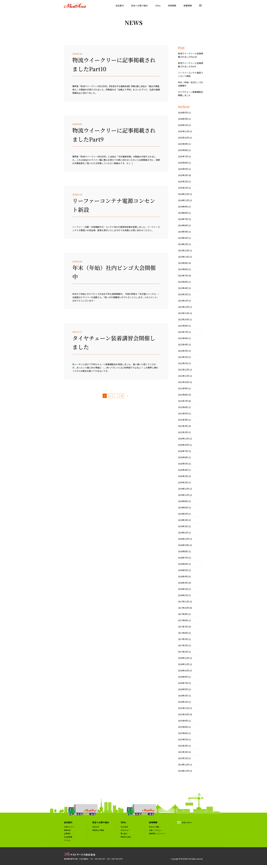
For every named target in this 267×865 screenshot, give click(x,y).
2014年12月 (183, 764)
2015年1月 (183, 758)
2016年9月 (183, 676)
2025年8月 (183, 150)
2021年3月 (183, 425)
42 (122, 395)
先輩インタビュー (155, 830)
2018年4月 (183, 576)
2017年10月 (183, 607)
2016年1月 (183, 701)
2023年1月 (183, 300)
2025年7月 (183, 156)
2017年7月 (183, 626)
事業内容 (67, 830)
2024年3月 (183, 237)
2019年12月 (183, 488)
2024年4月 (183, 231)
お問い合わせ (187, 822)
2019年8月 (183, 501)
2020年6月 (183, 457)
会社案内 (119, 5)
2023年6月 (183, 281)
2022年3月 (183, 350)
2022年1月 (183, 363)
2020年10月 (183, 444)
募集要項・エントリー (157, 833)
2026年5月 (183, 112)
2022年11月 (183, 313)
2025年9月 (183, 143)
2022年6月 (183, 338)
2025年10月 (183, 137)
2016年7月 (183, 683)
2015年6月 (183, 733)
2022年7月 (183, 331)
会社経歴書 (68, 837)
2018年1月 (183, 595)
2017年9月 (183, 614)
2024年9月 (183, 206)
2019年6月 (183, 507)
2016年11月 (183, 664)
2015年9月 (183, 720)
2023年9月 (183, 262)
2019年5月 (183, 513)
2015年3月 (183, 751)
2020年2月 (183, 482)
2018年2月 (183, 588)
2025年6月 (183, 162)
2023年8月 (183, 269)
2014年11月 (183, 770)
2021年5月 (183, 413)
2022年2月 (183, 357)
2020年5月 (183, 463)
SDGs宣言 (124, 827)
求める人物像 (154, 827)
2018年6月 (183, 563)
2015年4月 (183, 745)
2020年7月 (183, 451)
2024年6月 (183, 225)
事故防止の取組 (98, 830)
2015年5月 (183, 739)
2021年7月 (183, 400)
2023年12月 (183, 250)
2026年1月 (183, 125)
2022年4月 (183, 344)
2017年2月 (183, 645)
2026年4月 (183, 118)
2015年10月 (183, 714)
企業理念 (67, 833)
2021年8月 (183, 394)
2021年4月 (183, 419)
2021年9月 (183, 388)
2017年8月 (183, 620)
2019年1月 (183, 532)
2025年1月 (183, 187)
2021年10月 (183, 382)
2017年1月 (183, 651)
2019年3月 (183, 520)
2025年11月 (183, 131)
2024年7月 (183, 219)
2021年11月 (183, 375)
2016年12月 (183, 657)
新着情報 (188, 5)
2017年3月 (183, 639)
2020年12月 (183, 438)
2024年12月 (183, 194)
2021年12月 (183, 369)
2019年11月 (183, 494)
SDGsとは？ (125, 830)
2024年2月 (183, 244)
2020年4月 (183, 469)
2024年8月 (183, 212)
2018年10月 (183, 545)
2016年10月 (183, 670)
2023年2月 (183, 294)
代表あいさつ (69, 827)
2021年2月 (183, 432)
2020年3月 (183, 476)
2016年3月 (183, 695)
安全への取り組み (139, 5)
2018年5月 (183, 570)
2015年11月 (183, 708)
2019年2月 (183, 526)
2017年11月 (183, 601)
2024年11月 (183, 200)
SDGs (157, 5)
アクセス (67, 840)
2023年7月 (183, 275)
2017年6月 (183, 632)
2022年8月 (183, 325)
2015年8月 (183, 726)
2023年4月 (183, 288)
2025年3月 (183, 175)
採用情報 (172, 5)
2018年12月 (183, 538)
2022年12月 (183, 306)
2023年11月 (183, 256)
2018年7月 (183, 557)
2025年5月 (183, 168)
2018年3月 (183, 582)
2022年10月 (183, 319)
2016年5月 (183, 689)
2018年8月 (183, 551)
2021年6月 (183, 407)
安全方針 (95, 827)
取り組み (124, 833)
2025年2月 (183, 181)
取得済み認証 (126, 837)
